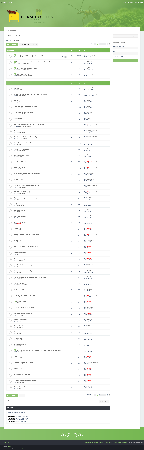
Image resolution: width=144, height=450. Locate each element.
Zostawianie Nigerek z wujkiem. (24, 112)
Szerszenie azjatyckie (21, 259)
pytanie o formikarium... (21, 149)
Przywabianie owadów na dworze (24, 143)
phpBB (9, 446)
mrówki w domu (19, 179)
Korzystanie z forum (22, 74)
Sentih (88, 386)
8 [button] (107, 44)
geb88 (18, 63)
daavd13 (19, 358)
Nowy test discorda (20, 222)
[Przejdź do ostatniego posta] (94, 55)
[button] (95, 44)
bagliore (21, 339)
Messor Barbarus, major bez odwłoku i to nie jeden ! (30, 277)
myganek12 (20, 108)
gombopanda (20, 181)
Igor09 (18, 102)
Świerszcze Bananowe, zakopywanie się (26, 234)
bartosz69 (20, 278)
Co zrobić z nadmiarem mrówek (24, 307)
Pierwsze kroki (29, 56)
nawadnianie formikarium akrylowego (25, 106)
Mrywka (19, 248)
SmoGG (19, 254)
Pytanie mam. (18, 240)
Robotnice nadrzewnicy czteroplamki (25, 295)
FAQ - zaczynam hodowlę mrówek (26, 68)
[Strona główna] (29, 15)
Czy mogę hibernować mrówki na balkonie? (27, 185)
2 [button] (99, 44)
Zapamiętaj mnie (118, 56)
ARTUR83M (90, 61)
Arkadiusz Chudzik (92, 362)
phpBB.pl (21, 448)
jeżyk (18, 211)
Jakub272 (19, 169)
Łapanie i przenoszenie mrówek (24, 362)
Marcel (89, 216)
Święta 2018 (18, 368)
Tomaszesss (20, 382)
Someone (19, 162)
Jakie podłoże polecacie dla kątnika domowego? (29, 124)
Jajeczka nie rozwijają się (22, 192)
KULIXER (19, 266)
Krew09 (89, 277)
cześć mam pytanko (20, 204)
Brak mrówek (18, 118)
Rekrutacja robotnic (20, 216)
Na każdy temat (13, 35)
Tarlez (88, 325)
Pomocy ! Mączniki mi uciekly (23, 374)
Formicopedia (18, 332)
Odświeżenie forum (20, 252)
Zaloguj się (116, 42)
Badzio (21, 388)
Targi (15, 356)
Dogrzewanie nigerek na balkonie (24, 131)
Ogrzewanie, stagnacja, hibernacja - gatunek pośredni (30, 198)
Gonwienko (20, 236)
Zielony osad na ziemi (21, 320)
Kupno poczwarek (19, 210)
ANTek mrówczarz (22, 303)
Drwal (88, 149)
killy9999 (19, 75)
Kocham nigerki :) (21, 95)
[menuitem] (11, 2)
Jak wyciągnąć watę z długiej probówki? (26, 246)
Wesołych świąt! (19, 283)
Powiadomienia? (21, 301)
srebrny (19, 223)
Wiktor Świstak (91, 210)
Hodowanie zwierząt (20, 344)
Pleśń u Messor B (19, 387)
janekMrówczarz (21, 297)
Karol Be (89, 270)
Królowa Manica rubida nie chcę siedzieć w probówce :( (31, 94)
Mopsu (19, 120)
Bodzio (89, 289)
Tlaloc (20, 217)
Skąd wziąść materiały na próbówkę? (25, 380)
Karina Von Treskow (22, 284)
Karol (18, 199)
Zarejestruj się (124, 42)
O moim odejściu (19, 289)
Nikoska (89, 112)
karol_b (19, 230)
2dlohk (20, 321)
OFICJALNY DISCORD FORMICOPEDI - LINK (29, 55)
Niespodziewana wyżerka (22, 155)
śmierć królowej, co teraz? (22, 161)
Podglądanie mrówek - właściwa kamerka (27, 173)
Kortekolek (90, 179)
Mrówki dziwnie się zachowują (23, 265)
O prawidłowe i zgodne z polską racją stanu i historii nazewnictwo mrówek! (39, 350)
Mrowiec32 (20, 89)
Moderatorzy (16, 40)
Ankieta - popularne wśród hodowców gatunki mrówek (33, 62)
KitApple (21, 56)
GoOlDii (19, 376)
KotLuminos (20, 315)
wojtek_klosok (21, 205)
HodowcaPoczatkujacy (25, 126)
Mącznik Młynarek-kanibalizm (23, 313)
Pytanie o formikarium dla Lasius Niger (26, 137)
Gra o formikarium (19, 167)
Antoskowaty (90, 55)
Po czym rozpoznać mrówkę (23, 271)
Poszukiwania (18, 338)
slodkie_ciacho (91, 124)
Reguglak (19, 309)
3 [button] (101, 44)
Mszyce (16, 88)
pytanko (16, 100)
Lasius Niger (18, 228)
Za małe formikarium (20, 326)
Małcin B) (19, 290)
